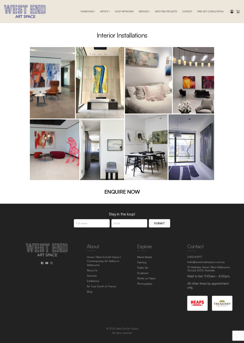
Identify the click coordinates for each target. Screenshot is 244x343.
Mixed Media (144, 257)
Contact (187, 11)
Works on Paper (146, 278)
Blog (89, 291)
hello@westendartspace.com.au (206, 262)
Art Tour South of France (101, 286)
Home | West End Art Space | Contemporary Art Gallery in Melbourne (104, 261)
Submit (159, 223)
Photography (144, 283)
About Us (92, 270)
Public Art (142, 267)
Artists (104, 11)
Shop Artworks (124, 11)
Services (144, 11)
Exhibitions (87, 11)
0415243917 (194, 257)
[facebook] (42, 263)
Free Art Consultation (210, 11)
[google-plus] (46, 263)
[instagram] (51, 263)
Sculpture (142, 273)
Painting (141, 262)
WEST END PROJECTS (166, 11)
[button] (52, 83)
